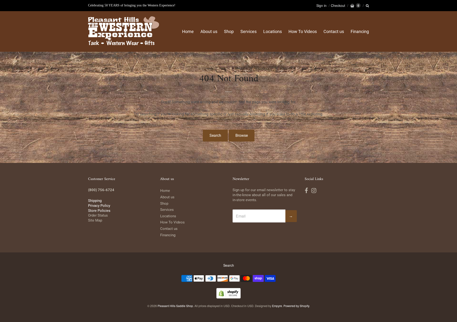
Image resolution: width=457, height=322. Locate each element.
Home (188, 31)
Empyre (277, 306)
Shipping (95, 201)
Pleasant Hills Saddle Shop (175, 306)
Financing (360, 31)
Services (248, 31)
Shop (229, 31)
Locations (272, 31)
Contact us (333, 31)
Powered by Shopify (296, 306)
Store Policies (99, 210)
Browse (241, 135)
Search (215, 135)
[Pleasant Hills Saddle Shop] (123, 31)
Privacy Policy (99, 206)
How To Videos (302, 31)
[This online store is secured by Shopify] (228, 297)
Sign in (321, 5)
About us (208, 31)
